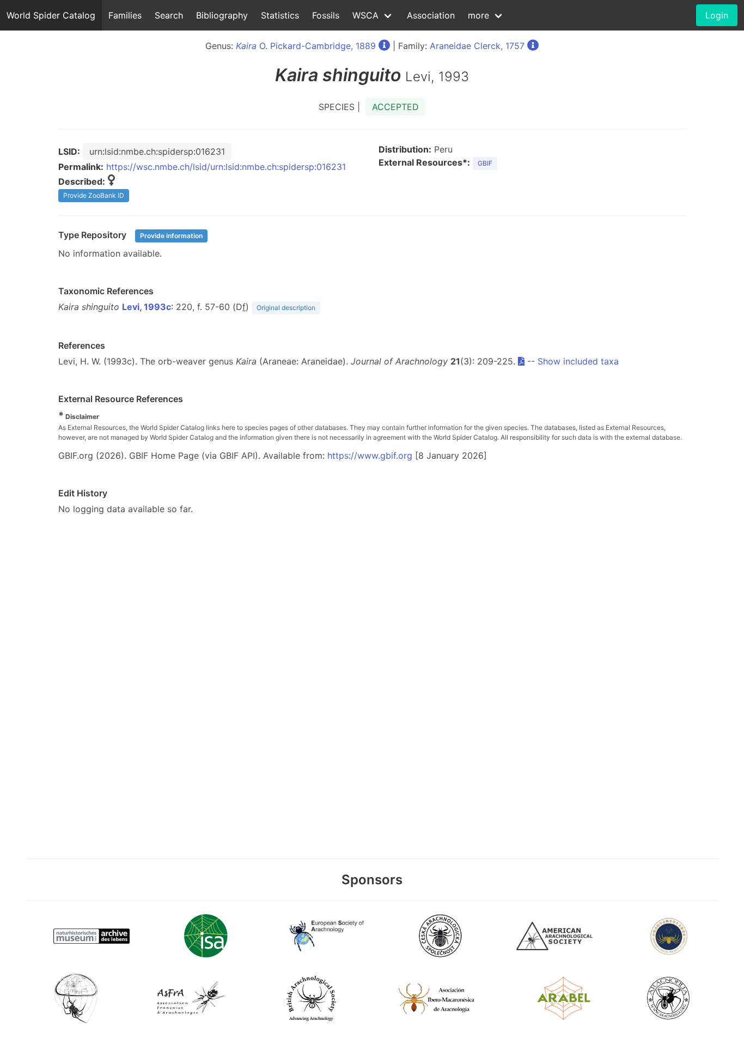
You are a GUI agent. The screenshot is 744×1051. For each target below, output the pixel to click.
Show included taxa (578, 361)
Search (169, 15)
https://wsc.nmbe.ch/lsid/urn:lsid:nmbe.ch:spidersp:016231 (226, 166)
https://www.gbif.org (369, 455)
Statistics (280, 15)
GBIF (485, 163)
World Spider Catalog (51, 15)
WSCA (365, 15)
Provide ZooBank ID (93, 195)
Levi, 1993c (146, 306)
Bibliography (222, 15)
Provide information (171, 236)
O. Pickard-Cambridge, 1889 (306, 45)
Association (431, 15)
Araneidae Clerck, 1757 (477, 45)
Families (125, 15)
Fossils (325, 15)
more (478, 15)
